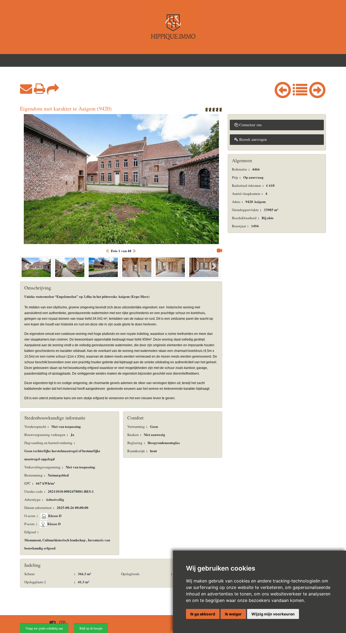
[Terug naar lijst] (300, 89)
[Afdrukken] (39, 88)
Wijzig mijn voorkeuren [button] (273, 614)
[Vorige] (283, 89)
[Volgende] (317, 89)
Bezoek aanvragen (252, 139)
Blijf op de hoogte (90, 628)
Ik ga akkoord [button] (202, 614)
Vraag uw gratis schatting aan (44, 628)
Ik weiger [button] (233, 614)
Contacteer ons (250, 124)
